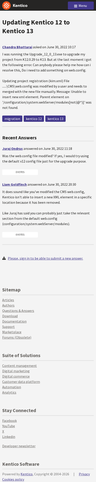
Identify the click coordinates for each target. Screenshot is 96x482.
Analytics (9, 392)
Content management (19, 365)
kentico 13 (55, 118)
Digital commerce (16, 376)
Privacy (84, 474)
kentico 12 (34, 118)
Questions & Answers (18, 310)
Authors (8, 305)
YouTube (8, 426)
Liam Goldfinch (14, 184)
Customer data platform (21, 381)
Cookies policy (13, 479)
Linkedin (8, 436)
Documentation (14, 321)
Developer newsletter (18, 446)
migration (12, 118)
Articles (8, 300)
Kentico (27, 474)
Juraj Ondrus (12, 148)
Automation (11, 387)
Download (10, 316)
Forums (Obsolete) (16, 337)
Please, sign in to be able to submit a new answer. (45, 258)
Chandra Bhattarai (17, 47)
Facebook (9, 420)
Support (8, 326)
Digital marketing (16, 371)
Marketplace (11, 332)
